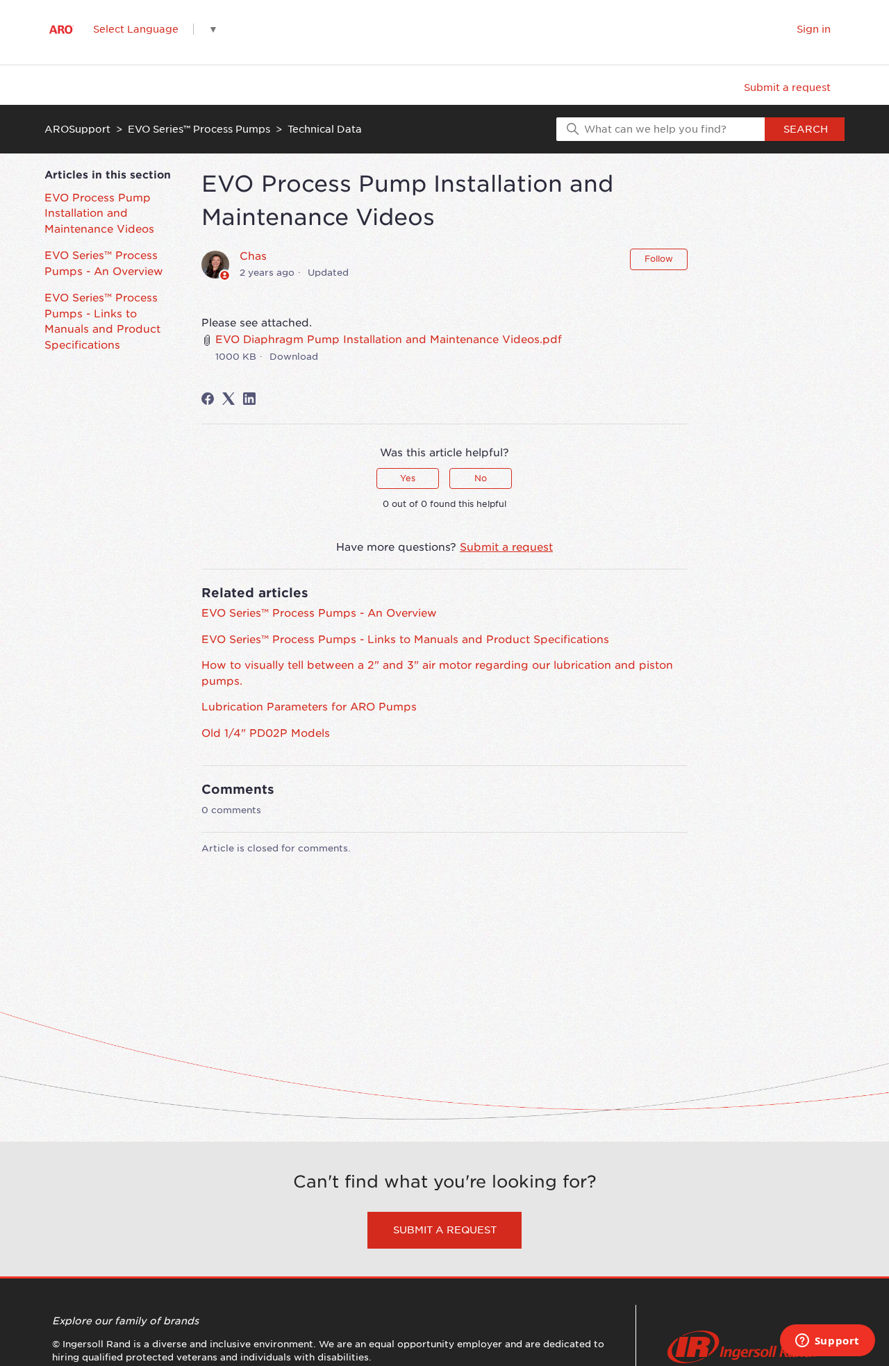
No (480, 478)
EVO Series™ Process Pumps (199, 129)
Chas (253, 256)
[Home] (61, 29)
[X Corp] (228, 398)
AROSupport (77, 129)
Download (293, 356)
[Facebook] (207, 398)
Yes (407, 478)
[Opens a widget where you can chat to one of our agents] (827, 1341)
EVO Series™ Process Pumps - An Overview (103, 263)
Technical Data (325, 129)
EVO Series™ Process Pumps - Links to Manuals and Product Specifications (102, 321)
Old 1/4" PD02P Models (265, 733)
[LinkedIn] (249, 398)
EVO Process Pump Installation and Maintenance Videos (99, 213)
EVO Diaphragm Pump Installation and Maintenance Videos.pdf (388, 339)
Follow (659, 258)
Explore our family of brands (125, 1320)
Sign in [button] (814, 29)
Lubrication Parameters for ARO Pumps (309, 707)
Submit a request (787, 87)
